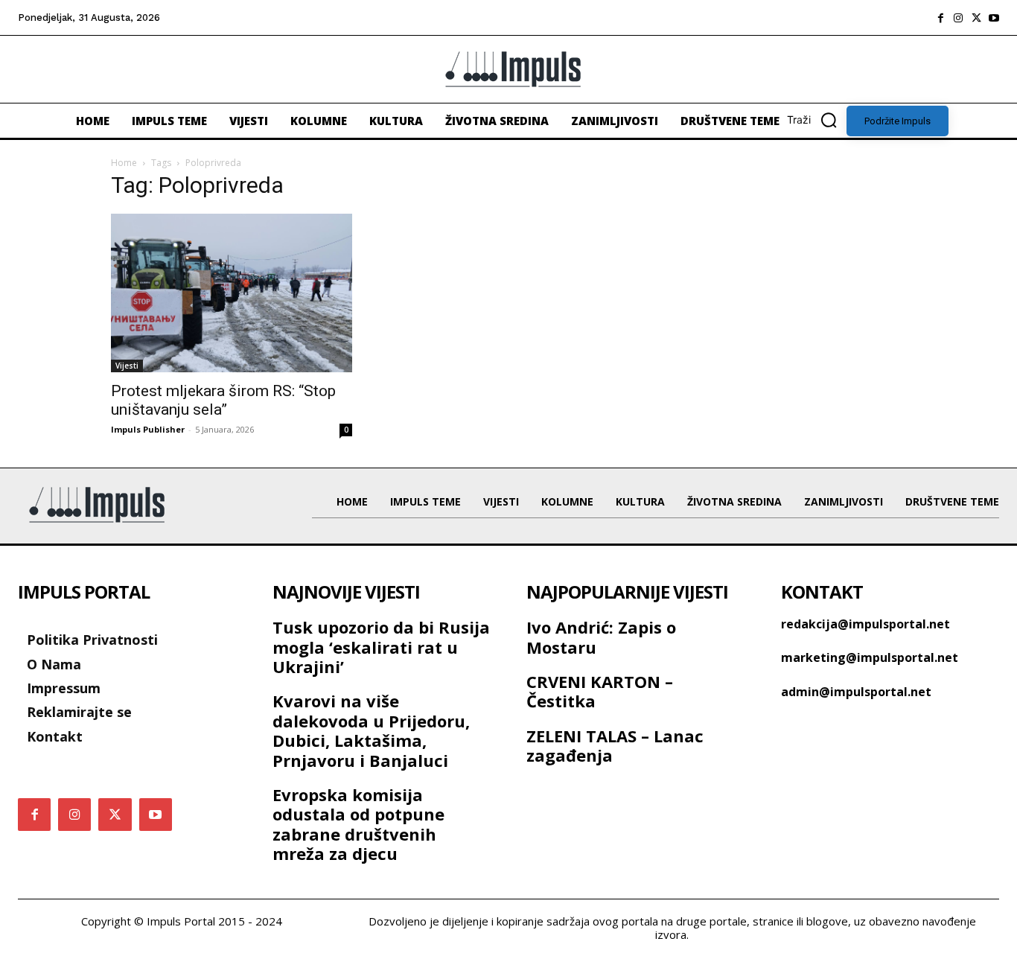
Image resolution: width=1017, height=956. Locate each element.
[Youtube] (994, 18)
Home (124, 162)
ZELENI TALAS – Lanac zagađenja (615, 745)
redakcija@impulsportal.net (865, 624)
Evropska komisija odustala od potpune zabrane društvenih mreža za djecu (358, 823)
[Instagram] (958, 18)
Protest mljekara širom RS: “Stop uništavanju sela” (223, 400)
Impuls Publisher (148, 429)
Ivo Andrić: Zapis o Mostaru (601, 636)
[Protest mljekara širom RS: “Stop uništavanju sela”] (231, 293)
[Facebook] (940, 18)
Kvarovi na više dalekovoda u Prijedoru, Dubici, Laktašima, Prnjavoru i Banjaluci (371, 730)
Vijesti (126, 365)
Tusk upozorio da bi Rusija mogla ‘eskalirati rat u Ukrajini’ (381, 647)
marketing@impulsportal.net (869, 657)
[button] (817, 120)
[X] (976, 18)
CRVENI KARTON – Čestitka (599, 691)
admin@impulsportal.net (856, 691)
